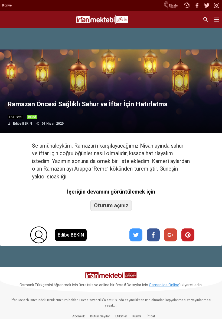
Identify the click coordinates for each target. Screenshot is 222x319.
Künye (7, 5)
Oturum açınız (111, 205)
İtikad (32, 117)
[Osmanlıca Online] (187, 5)
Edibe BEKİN (22, 123)
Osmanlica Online (164, 285)
